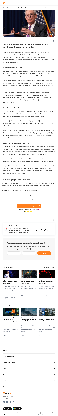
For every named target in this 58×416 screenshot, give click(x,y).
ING (9, 166)
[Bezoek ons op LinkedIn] (7, 402)
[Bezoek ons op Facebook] (4, 402)
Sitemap (29, 405)
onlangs (5, 83)
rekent (40, 73)
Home (4, 7)
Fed (16, 71)
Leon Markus (41, 295)
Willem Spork (5, 297)
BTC (12, 62)
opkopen (49, 149)
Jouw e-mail (26, 253)
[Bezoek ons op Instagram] (10, 402)
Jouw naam (11, 253)
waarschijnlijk (27, 130)
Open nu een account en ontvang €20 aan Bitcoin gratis (18, 195)
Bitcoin (51, 34)
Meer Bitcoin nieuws (49, 267)
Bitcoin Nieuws (10, 7)
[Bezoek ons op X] (13, 402)
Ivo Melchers (41, 334)
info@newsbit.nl (7, 398)
